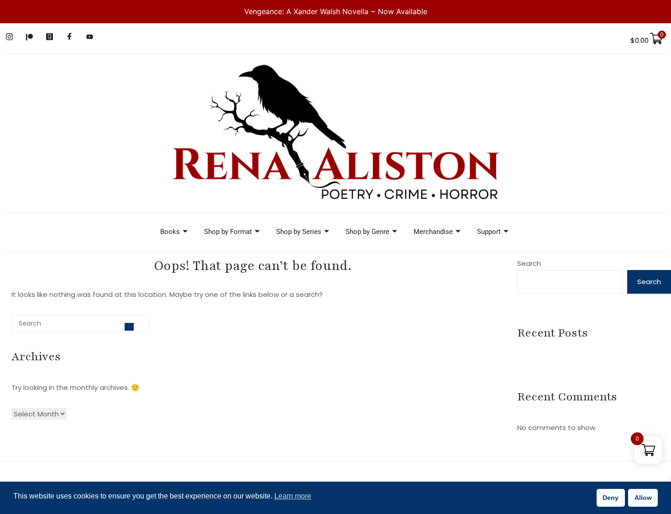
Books (170, 232)
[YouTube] (89, 37)
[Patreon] (29, 37)
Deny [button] (611, 497)
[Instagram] (9, 37)
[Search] (129, 327)
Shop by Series (298, 232)
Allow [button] (643, 497)
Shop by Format (228, 232)
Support (489, 232)
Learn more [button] (292, 496)
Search (529, 263)
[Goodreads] (49, 37)
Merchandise (433, 232)
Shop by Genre (367, 232)
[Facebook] (69, 37)
